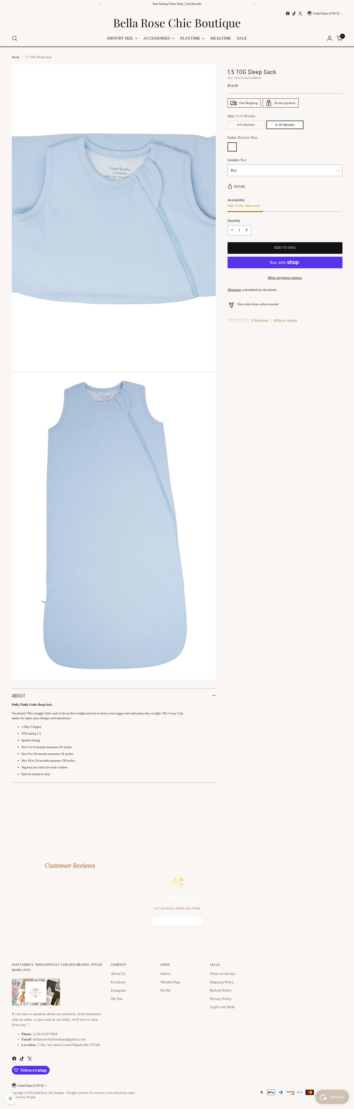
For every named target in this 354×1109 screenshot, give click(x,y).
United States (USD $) (326, 13)
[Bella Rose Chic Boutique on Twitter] (300, 13)
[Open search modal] (14, 38)
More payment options (285, 278)
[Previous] (99, 4)
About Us (118, 974)
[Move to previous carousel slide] (327, 819)
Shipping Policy (222, 982)
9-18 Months (285, 125)
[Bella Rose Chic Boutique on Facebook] (288, 13)
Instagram (118, 990)
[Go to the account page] (329, 38)
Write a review (285, 320)
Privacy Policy (221, 999)
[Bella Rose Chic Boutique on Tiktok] (294, 13)
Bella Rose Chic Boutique (49, 1093)
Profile (165, 990)
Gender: (237, 160)
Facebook (118, 982)
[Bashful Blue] (232, 147)
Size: (241, 116)
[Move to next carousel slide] (338, 819)
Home (16, 57)
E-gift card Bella (222, 1007)
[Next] (254, 4)
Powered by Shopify (24, 1097)
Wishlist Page (170, 982)
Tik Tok (117, 999)
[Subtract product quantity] (232, 230)
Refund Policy (221, 990)
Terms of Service (223, 974)
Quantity (234, 220)
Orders (165, 974)
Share (240, 186)
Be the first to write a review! (177, 921)
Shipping (234, 290)
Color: (243, 137)
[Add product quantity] (246, 230)
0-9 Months (246, 125)
